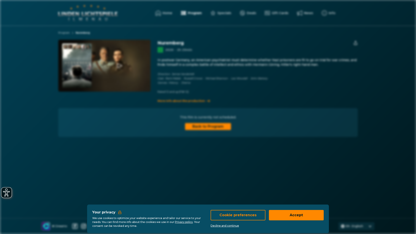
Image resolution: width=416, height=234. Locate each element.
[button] (119, 66)
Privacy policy (184, 222)
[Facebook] (75, 226)
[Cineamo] (46, 226)
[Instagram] (83, 226)
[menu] (328, 13)
